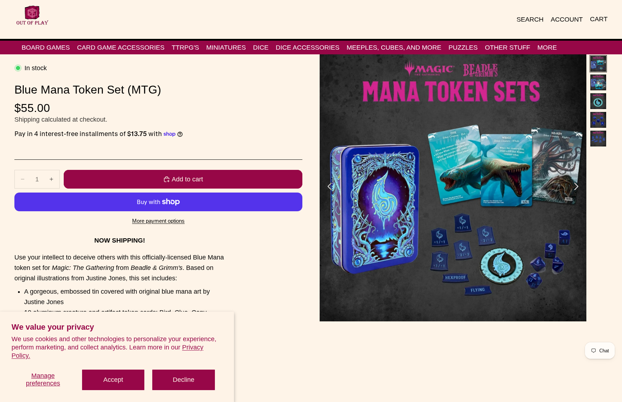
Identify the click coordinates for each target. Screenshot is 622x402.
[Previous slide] (328, 188)
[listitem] (547, 47)
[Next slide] (578, 188)
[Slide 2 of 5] (598, 82)
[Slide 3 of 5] (598, 101)
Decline (183, 379)
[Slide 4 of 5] (598, 120)
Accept (113, 379)
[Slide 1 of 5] (598, 64)
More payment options (158, 221)
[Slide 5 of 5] (598, 138)
